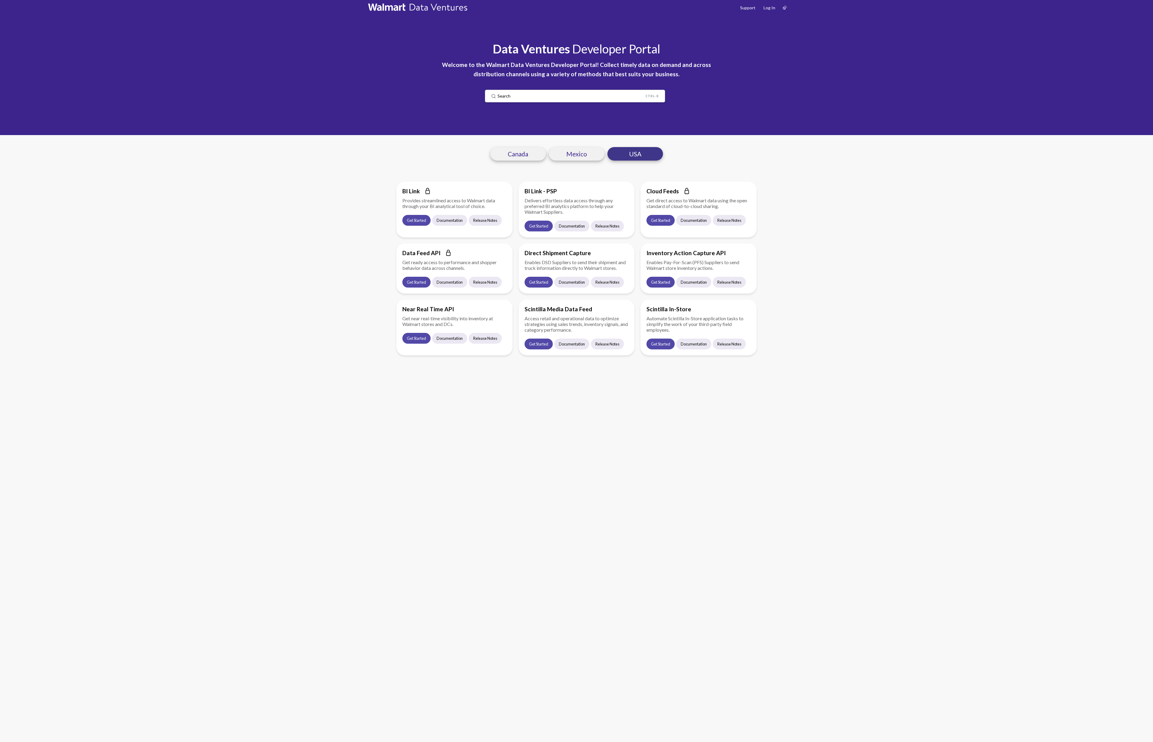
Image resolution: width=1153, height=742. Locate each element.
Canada (518, 154)
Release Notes (485, 220)
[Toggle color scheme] (785, 7)
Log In (769, 7)
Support (747, 7)
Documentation (450, 220)
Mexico (576, 154)
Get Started (416, 220)
